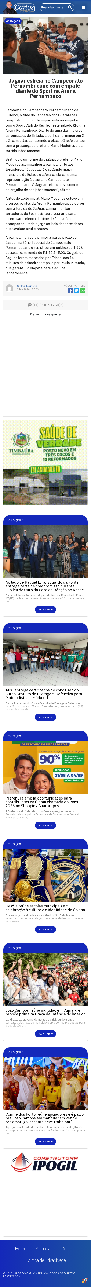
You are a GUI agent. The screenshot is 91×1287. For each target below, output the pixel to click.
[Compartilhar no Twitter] (76, 290)
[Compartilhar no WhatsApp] (82, 290)
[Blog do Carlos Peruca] (19, 7)
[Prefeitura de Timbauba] (45, 462)
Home (20, 1248)
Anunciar (44, 1248)
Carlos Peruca (26, 286)
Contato (68, 1248)
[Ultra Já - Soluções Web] (84, 1280)
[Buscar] (70, 7)
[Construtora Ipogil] (45, 1163)
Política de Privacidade (45, 1260)
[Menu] (83, 7)
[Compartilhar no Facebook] (70, 290)
